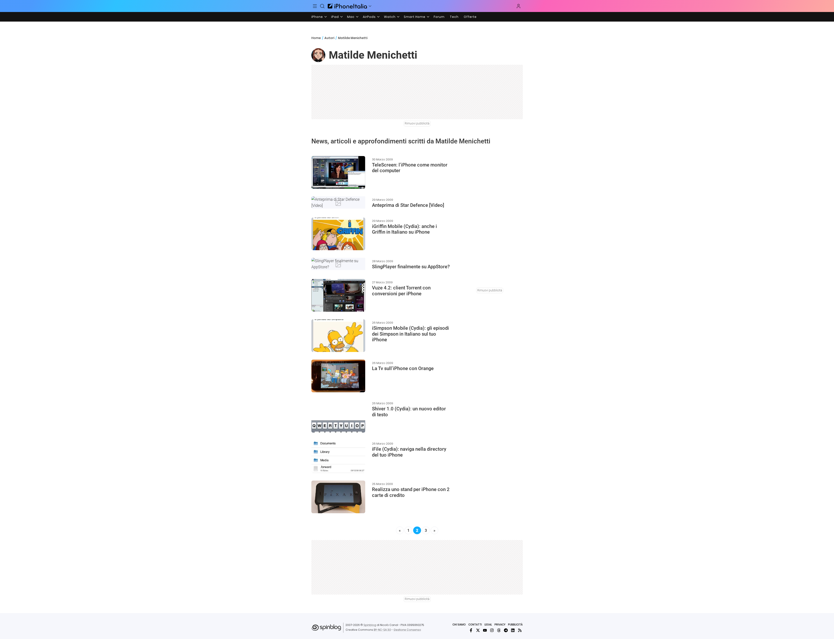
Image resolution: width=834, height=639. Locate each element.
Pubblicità (515, 624)
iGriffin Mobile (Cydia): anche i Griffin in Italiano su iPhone (404, 229)
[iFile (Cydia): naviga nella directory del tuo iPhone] (338, 456)
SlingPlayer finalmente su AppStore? (411, 266)
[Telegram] (506, 630)
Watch (390, 17)
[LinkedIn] (513, 630)
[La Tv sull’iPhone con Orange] (338, 376)
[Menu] (315, 6)
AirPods (369, 17)
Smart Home (414, 17)
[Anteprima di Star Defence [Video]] (338, 202)
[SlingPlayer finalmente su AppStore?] (338, 264)
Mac (351, 17)
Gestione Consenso (407, 630)
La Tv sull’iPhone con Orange (403, 368)
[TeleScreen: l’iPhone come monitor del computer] (338, 172)
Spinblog (369, 625)
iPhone (317, 17)
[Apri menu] (370, 6)
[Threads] (499, 630)
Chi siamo (459, 624)
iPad (335, 17)
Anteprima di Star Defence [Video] (408, 205)
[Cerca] (322, 6)
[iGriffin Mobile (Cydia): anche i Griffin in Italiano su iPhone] (338, 234)
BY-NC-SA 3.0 (382, 630)
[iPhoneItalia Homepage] (347, 6)
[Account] (518, 6)
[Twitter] (478, 630)
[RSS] (520, 630)
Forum (439, 17)
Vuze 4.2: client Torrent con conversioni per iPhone (401, 290)
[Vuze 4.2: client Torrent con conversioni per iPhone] (338, 295)
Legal (488, 624)
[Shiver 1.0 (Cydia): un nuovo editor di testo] (338, 416)
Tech (454, 17)
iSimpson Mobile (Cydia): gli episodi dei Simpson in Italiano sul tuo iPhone (410, 333)
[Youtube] (485, 630)
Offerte (470, 17)
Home (316, 38)
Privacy (500, 624)
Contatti (475, 624)
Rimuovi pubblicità (417, 123)
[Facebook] (471, 630)
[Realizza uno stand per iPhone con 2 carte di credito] (338, 497)
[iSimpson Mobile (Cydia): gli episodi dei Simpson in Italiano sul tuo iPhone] (338, 335)
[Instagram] (492, 630)
